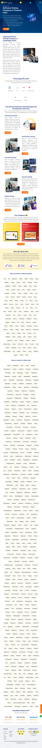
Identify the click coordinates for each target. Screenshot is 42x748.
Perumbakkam (8, 412)
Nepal (22, 329)
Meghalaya (6, 691)
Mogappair (26, 398)
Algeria (26, 278)
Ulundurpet (20, 503)
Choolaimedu (7, 376)
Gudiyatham (5, 655)
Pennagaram (29, 481)
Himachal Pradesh (29, 677)
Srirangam (7, 608)
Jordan (20, 311)
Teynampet (23, 423)
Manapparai (33, 604)
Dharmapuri (33, 477)
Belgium (25, 286)
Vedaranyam (23, 535)
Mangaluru (18, 684)
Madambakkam (10, 394)
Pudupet (27, 448)
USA (14, 351)
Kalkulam (31, 510)
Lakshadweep (17, 706)
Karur (28, 514)
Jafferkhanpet (28, 380)
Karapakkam (35, 380)
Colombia (25, 293)
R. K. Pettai (18, 641)
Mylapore (22, 401)
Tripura (6, 699)
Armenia (12, 282)
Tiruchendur (17, 626)
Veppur (18, 477)
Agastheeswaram (17, 510)
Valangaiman (20, 619)
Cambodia (7, 293)
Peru (35, 333)
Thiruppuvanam (7, 586)
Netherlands (28, 329)
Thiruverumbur (27, 608)
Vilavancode (14, 514)
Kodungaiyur (29, 445)
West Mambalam (16, 434)
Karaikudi (26, 579)
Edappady (8, 579)
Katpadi (12, 655)
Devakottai (20, 579)
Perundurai (34, 492)
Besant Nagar (20, 372)
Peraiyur (27, 528)
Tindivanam (16, 659)
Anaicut (36, 652)
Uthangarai (13, 525)
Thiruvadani (35, 564)
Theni (13, 601)
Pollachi (24, 470)
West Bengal (34, 699)
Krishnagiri (33, 521)
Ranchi (15, 681)
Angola (36, 278)
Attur (11, 572)
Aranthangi (8, 550)
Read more (8, 132)
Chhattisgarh (30, 673)
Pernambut (18, 655)
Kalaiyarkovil (20, 583)
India (5, 278)
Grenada (27, 304)
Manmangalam (34, 514)
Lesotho (25, 315)
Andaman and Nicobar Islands (19, 702)
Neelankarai (13, 405)
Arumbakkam (35, 369)
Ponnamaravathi (10, 554)
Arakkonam (8, 568)
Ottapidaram (13, 622)
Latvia (14, 315)
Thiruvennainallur (33, 659)
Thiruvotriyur (33, 427)
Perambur (35, 409)
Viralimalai (18, 554)
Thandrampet (14, 652)
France (36, 300)
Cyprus (7, 296)
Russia (35, 336)
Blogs (5, 739)
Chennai (9, 365)
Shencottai (15, 590)
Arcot (24, 568)
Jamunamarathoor (25, 644)
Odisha (24, 691)
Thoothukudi (35, 622)
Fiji (26, 300)
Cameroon (13, 293)
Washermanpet (28, 456)
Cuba (36, 293)
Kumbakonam (34, 590)
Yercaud (35, 575)
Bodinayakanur (20, 601)
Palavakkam (33, 405)
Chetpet (21, 438)
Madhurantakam (32, 463)
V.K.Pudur (27, 590)
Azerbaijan (30, 282)
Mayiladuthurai (14, 532)
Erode (6, 492)
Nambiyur (27, 496)
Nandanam (28, 401)
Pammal (20, 409)
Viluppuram (19, 662)
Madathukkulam (19, 637)
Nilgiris (7, 543)
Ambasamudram (25, 626)
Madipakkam (32, 390)
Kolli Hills (30, 535)
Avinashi (28, 633)
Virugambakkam (7, 434)
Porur (28, 412)
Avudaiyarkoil (15, 550)
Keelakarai (31, 561)
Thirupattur (6, 583)
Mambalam (8, 448)
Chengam (36, 648)
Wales (27, 354)
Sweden (7, 347)
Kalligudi (36, 525)
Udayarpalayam (26, 459)
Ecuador (30, 296)
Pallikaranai (13, 409)
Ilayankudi (13, 583)
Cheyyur (25, 463)
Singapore (21, 340)
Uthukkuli (12, 637)
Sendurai (19, 459)
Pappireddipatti (10, 485)
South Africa (20, 344)
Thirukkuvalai (15, 535)
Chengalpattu (34, 459)
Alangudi (24, 554)
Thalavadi (9, 499)
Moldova (11, 325)
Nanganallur (35, 401)
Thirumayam (29, 557)
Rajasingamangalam (9, 564)
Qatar (24, 336)
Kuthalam (7, 532)
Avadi (14, 372)
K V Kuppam (30, 652)
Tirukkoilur (14, 503)
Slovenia (33, 340)
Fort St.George (26, 441)
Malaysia (7, 322)
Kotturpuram (26, 387)
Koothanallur (33, 612)
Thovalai (25, 510)
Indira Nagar (12, 445)
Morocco (36, 325)
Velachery (36, 430)
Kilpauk (35, 383)
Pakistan (19, 333)
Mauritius (34, 322)
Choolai (34, 438)
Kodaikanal (7, 488)
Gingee (29, 655)
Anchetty (34, 517)
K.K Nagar (14, 383)
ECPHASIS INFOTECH (21, 742)
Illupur (29, 550)
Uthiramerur (36, 503)
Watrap (19, 670)
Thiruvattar (7, 514)
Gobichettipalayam (19, 496)
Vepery (11, 456)
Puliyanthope (33, 448)
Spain (26, 344)
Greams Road (33, 441)
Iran (23, 307)
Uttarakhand (26, 699)
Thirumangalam (9, 427)
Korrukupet (36, 445)
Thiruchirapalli (19, 608)
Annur (11, 467)
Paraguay (29, 333)
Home (5, 731)
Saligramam (27, 416)
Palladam (34, 633)
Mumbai (29, 688)
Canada (19, 293)
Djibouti (18, 296)
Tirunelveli (8, 633)
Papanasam (6, 593)
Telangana (29, 695)
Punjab (36, 691)
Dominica (24, 296)
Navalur (7, 405)
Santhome (34, 416)
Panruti (8, 477)
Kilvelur (35, 532)
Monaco (17, 325)
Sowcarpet (5, 452)
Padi (28, 405)
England (15, 354)
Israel (5, 311)
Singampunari (33, 579)
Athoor (16, 485)
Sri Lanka (32, 344)
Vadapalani (13, 430)
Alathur (13, 546)
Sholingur (34, 568)
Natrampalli (34, 608)
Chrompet (14, 376)
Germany (11, 304)
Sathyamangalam (34, 496)
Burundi (34, 289)
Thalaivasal (35, 572)
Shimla (36, 677)
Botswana (13, 289)
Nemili (14, 568)
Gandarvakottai (32, 554)
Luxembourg (21, 318)
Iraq (27, 307)
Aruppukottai (27, 662)
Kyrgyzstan (8, 315)
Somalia (14, 344)
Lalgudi (35, 601)
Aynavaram (8, 438)
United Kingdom (7, 351)
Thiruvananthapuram (31, 684)
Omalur (19, 575)
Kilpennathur (6, 652)
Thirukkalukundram (10, 463)
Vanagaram (29, 430)
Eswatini (16, 300)
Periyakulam (7, 601)
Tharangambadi (28, 532)
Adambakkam (16, 365)
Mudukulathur (17, 561)
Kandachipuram (24, 659)
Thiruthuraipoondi (26, 615)
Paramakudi (24, 561)
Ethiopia (22, 300)
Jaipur (11, 695)
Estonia (11, 300)
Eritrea (6, 300)
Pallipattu (11, 641)
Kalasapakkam (34, 644)
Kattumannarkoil (14, 474)
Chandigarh (21, 677)
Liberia (30, 315)
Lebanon (19, 315)
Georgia (5, 304)
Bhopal (16, 688)
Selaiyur (12, 419)
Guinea (32, 304)
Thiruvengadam (29, 586)
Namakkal (8, 539)
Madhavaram (24, 390)
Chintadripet (27, 438)
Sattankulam (10, 626)
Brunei (23, 289)
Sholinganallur (27, 419)
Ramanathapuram (18, 564)
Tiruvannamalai (22, 652)
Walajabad (9, 506)
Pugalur (7, 517)
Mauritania (28, 322)
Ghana (16, 304)
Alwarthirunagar (7, 369)
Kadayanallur (8, 590)
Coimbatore (16, 467)
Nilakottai (33, 485)
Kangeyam (22, 633)
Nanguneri (7, 630)
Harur (35, 481)
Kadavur (13, 517)
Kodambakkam (7, 387)
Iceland (12, 307)
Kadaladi (36, 557)
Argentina (7, 282)
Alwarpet (33, 365)
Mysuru (33, 681)
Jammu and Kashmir (8, 706)
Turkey (24, 347)
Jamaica (9, 311)
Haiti (37, 304)
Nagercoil (33, 506)
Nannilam (7, 619)
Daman (33, 702)
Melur (31, 525)
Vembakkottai (34, 666)
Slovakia (27, 340)
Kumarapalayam (24, 539)
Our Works (6, 29)
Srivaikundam (28, 622)
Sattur (27, 666)
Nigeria (8, 333)
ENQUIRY (41, 709)
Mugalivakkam (15, 401)
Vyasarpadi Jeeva (19, 456)
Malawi (35, 318)
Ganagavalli (17, 572)
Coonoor (12, 543)
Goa (4, 677)
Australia (18, 282)
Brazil (19, 289)
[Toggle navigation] (40, 2)
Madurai (19, 525)
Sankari (13, 579)
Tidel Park (22, 452)
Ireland (31, 307)
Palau (24, 333)
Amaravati (34, 670)
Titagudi (13, 477)
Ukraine (34, 347)
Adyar (22, 365)
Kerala (23, 684)
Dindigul (22, 485)
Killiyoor (36, 510)
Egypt (35, 296)
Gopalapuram (35, 376)
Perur (37, 467)
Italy (36, 307)
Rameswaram (27, 564)
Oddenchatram (22, 488)
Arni (18, 644)
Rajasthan (6, 695)
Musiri (16, 604)
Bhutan (35, 286)
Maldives (13, 322)
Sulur (5, 470)
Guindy (5, 380)
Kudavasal (34, 615)
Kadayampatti (7, 575)
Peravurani (30, 593)
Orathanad (13, 597)
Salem (24, 575)
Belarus (19, 286)
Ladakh (31, 706)
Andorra (31, 278)
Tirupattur (8, 612)
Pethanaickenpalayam (26, 572)
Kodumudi (12, 492)
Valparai (29, 470)
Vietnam (24, 351)
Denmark (12, 296)
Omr (23, 434)
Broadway (15, 438)
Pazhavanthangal (27, 409)
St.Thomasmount (8, 423)
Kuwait (37, 311)
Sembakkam (6, 419)
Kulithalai (28, 517)
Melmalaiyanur (8, 659)
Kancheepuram (28, 503)
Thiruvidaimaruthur (15, 593)
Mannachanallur (9, 604)
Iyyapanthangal (20, 380)
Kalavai (28, 568)
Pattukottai (23, 593)
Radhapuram (14, 630)
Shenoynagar (19, 419)
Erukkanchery (8, 441)
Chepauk (27, 372)
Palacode (22, 481)
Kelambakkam (29, 383)
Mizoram (12, 691)
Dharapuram (15, 633)
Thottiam (21, 604)
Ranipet (19, 568)
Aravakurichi (21, 514)
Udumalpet (27, 637)
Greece (21, 304)
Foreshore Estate (17, 441)
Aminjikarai (21, 369)
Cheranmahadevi (34, 626)
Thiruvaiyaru (26, 597)
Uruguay (18, 351)
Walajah (6, 572)
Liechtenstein (8, 318)
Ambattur (15, 369)
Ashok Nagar (7, 372)
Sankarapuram (6, 503)
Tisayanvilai (21, 630)
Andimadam (12, 459)
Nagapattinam (7, 535)
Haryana (15, 677)
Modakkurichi (19, 492)
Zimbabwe (36, 351)
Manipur (34, 688)
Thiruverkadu (25, 427)
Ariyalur (6, 459)
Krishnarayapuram (20, 517)
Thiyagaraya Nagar (14, 452)
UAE (9, 278)
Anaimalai (10, 470)
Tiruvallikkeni (29, 452)
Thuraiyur (27, 604)
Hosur (16, 521)
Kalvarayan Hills (31, 499)
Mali (18, 322)
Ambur (13, 612)
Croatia (31, 293)
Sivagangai (35, 583)
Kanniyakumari (25, 506)
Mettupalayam (24, 467)
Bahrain (35, 282)
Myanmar (5, 329)
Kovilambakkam (34, 387)
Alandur (27, 365)
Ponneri (5, 641)
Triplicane (6, 456)
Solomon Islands (7, 344)
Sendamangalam (15, 539)
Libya (35, 315)
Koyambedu (9, 390)
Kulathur (34, 550)
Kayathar (35, 619)
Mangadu (33, 394)
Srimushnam (22, 474)
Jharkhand (9, 681)
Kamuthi (10, 561)
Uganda (29, 347)
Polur (5, 648)
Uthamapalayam (28, 601)
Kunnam (19, 546)
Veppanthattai (33, 546)
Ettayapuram (28, 619)
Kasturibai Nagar (20, 445)
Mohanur (35, 535)
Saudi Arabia (9, 340)
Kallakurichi (23, 499)
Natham (27, 485)
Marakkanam (36, 655)
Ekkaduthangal (27, 376)
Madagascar (29, 318)
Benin (30, 286)
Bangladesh (7, 286)
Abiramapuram (29, 434)
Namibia (11, 329)
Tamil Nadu (22, 695)
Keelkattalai (21, 383)
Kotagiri (18, 543)
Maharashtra (22, 688)
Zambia (29, 351)
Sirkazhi (21, 532)
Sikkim (16, 695)
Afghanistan (14, 278)
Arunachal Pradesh (8, 673)
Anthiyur (5, 496)
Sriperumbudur (17, 506)
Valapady (30, 575)
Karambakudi (15, 557)
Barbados (14, 286)
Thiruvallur (6, 430)
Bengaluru (27, 681)
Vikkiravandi (12, 662)
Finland (30, 300)
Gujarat (9, 677)
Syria (19, 347)
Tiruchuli (7, 666)
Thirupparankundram (19, 528)
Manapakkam (26, 394)
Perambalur (25, 546)
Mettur (14, 575)
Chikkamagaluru (10, 684)
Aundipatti (34, 597)
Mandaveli (15, 448)
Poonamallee (21, 412)
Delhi (28, 702)
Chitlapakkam (34, 372)
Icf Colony (6, 445)
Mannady (21, 448)
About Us (5, 733)
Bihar (20, 673)
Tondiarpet (36, 452)
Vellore (24, 655)
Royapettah (7, 416)
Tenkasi (21, 590)
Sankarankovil (15, 586)
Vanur (6, 662)
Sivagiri (21, 586)
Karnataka (21, 681)
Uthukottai (13, 644)
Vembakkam (29, 648)
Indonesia (18, 307)
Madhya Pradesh (9, 688)
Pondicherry (24, 706)
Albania (20, 278)
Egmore (19, 376)
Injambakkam (11, 380)
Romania (29, 336)
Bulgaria (28, 289)
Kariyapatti (34, 662)
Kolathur (14, 387)
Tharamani (29, 423)
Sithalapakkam (35, 419)
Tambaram (16, 423)
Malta (22, 322)
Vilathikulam (20, 622)
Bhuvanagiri (36, 470)
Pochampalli (6, 525)
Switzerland (13, 347)
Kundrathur (17, 390)
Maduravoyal (18, 394)
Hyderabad (35, 695)
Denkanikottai (10, 521)
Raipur (36, 673)
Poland (13, 336)
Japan (15, 311)
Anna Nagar (28, 369)
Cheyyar (16, 648)
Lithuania (15, 318)
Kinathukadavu (17, 470)
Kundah (34, 543)
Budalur (36, 593)
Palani (29, 488)
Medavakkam (9, 398)
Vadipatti (26, 525)
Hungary (7, 307)
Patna (24, 673)
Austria (23, 282)
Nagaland (18, 691)
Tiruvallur (7, 644)
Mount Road (32, 398)
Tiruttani (24, 641)
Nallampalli (16, 481)
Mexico (5, 325)
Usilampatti (33, 528)
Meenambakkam (18, 398)
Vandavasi (22, 648)
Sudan (37, 344)
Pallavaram (7, 409)
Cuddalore (30, 474)
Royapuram (14, 416)
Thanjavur (20, 597)
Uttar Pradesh (13, 699)
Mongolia (23, 325)
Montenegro (29, 325)
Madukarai (32, 467)
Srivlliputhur (13, 670)
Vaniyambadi (19, 612)
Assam (15, 673)
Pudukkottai (22, 557)
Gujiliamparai (14, 488)
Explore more (21, 244)
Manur (27, 630)
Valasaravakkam (21, 430)
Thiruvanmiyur (18, 427)
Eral (4, 626)
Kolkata (9, 702)
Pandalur (29, 543)
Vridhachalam (25, 477)
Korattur (20, 387)
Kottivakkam (7, 383)
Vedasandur (34, 488)
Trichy (12, 608)
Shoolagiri (21, 521)
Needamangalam (16, 615)
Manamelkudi (23, 550)
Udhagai (8, 546)
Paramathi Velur (33, 539)
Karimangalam (8, 481)
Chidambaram (6, 474)
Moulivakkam (7, 401)
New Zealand (35, 329)
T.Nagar (35, 423)
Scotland (21, 354)
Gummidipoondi (35, 637)
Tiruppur (5, 637)
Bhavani (11, 496)
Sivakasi (7, 670)
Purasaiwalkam (34, 412)
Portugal (19, 336)
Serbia (15, 340)
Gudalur (23, 543)
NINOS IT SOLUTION (27, 741)
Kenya (32, 311)
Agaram (36, 434)
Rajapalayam (21, 666)
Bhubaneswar (30, 691)
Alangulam (36, 586)
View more (11, 239)
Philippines (8, 336)
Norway (13, 333)
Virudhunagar (13, 666)
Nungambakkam (21, 405)
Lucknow (20, 699)
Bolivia (7, 289)
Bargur (27, 521)
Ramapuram (35, 456)
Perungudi (15, 412)
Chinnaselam (16, 499)
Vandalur (5, 467)
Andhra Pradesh (27, 670)
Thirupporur (18, 463)
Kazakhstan (26, 311)
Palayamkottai (34, 630)
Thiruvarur (27, 612)
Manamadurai (28, 583)
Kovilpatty (6, 622)
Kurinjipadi (36, 474)
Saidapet (21, 416)
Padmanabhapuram (8, 510)
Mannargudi (8, 615)
